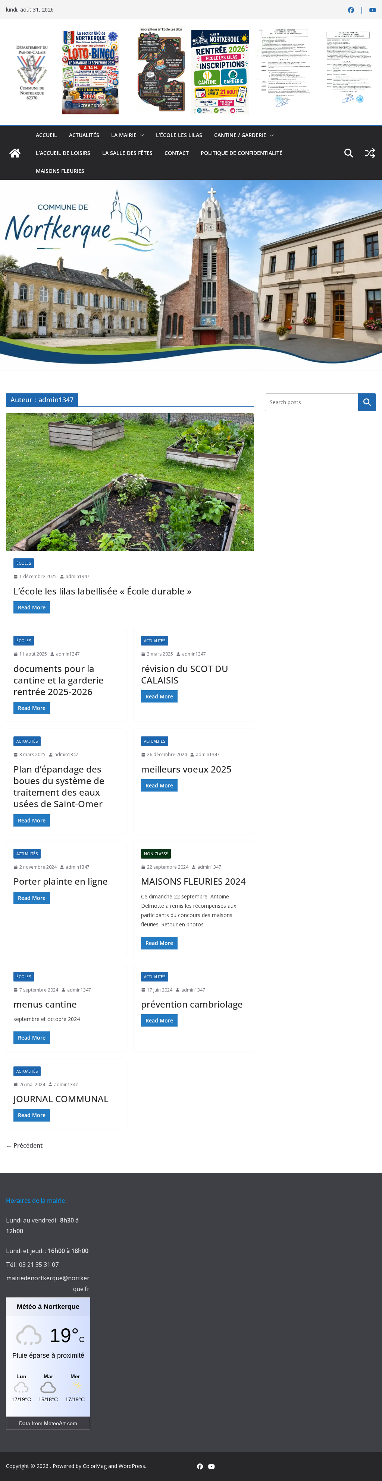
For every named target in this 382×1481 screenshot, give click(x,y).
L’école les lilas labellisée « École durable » (102, 591)
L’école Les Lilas (179, 135)
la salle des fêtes (127, 152)
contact (177, 152)
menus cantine (45, 1004)
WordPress (132, 1465)
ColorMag (95, 1465)
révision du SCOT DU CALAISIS (184, 674)
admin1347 (78, 576)
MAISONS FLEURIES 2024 (193, 881)
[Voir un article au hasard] (370, 153)
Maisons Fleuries (60, 170)
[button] (140, 135)
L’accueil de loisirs (63, 152)
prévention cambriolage (192, 1004)
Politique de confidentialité (241, 152)
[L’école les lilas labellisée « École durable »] (130, 482)
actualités (84, 135)
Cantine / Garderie (240, 135)
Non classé (156, 853)
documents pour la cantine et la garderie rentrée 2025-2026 (58, 680)
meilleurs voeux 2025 (186, 769)
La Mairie (124, 135)
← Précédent (24, 1145)
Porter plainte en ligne (60, 881)
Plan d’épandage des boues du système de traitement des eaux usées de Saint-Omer (58, 786)
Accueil (46, 135)
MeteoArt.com (60, 1423)
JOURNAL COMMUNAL (61, 1098)
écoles (23, 563)
